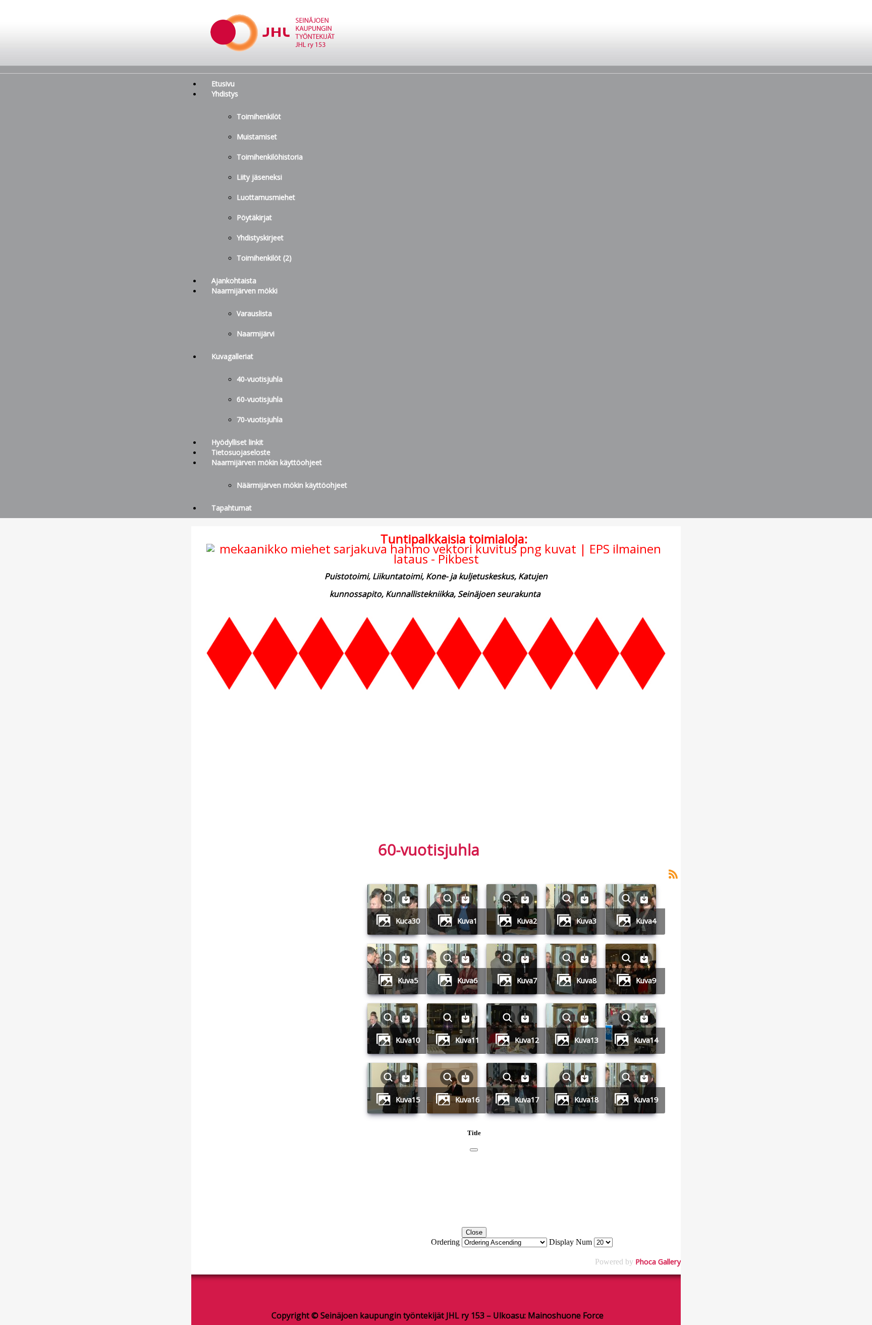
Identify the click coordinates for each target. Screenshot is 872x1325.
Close (474, 1232)
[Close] (474, 1149)
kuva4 (646, 920)
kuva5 (408, 980)
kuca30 (408, 920)
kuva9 (646, 980)
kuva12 (527, 1040)
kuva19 (646, 1099)
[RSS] (673, 873)
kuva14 (646, 1040)
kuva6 (467, 980)
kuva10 (408, 1040)
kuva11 (467, 1040)
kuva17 (527, 1099)
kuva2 (527, 920)
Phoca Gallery (658, 1261)
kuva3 (586, 920)
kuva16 (467, 1099)
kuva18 (586, 1099)
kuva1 (467, 920)
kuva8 (586, 980)
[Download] (406, 897)
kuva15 (408, 1099)
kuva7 (527, 980)
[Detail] (388, 897)
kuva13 (586, 1040)
